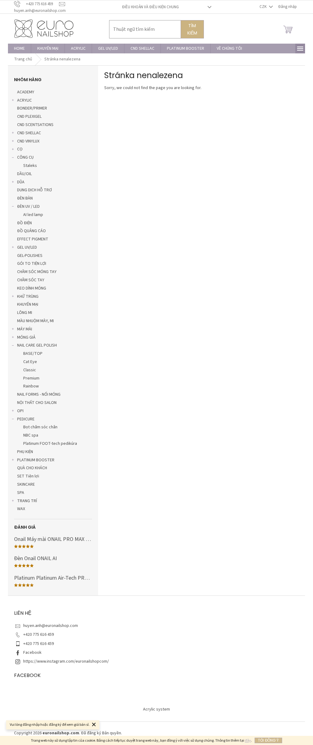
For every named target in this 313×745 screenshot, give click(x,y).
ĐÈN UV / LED (28, 206)
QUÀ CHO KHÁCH (32, 468)
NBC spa (30, 435)
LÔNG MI (24, 313)
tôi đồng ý (268, 740)
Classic (29, 370)
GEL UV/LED (27, 247)
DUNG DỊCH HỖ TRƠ (34, 190)
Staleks (30, 166)
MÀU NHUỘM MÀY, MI (35, 321)
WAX (21, 509)
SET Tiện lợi (28, 476)
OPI (20, 411)
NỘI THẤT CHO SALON (37, 403)
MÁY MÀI (24, 329)
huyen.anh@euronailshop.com (50, 626)
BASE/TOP (32, 354)
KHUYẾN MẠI (27, 304)
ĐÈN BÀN (25, 198)
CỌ (20, 149)
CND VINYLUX (28, 141)
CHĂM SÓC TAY (30, 280)
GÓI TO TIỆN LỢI (31, 264)
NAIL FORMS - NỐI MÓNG (39, 394)
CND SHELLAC (29, 133)
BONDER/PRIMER (32, 108)
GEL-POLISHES (29, 256)
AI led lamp (33, 215)
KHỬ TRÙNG (28, 296)
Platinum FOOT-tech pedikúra (50, 444)
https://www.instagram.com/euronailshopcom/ (66, 661)
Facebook (32, 653)
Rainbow (31, 386)
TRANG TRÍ (27, 501)
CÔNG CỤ (25, 157)
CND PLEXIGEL (29, 116)
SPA (20, 493)
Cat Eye (30, 362)
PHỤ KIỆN (25, 452)
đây (248, 740)
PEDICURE (26, 419)
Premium (31, 378)
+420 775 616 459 (38, 635)
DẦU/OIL (24, 174)
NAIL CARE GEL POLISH (37, 345)
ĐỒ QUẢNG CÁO (31, 231)
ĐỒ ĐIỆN (24, 223)
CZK (263, 6)
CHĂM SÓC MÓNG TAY (37, 272)
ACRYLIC (24, 100)
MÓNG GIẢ (26, 337)
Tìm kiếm (192, 29)
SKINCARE (26, 484)
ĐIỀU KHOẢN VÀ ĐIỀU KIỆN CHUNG (150, 7)
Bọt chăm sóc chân (40, 427)
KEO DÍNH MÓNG (31, 288)
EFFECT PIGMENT (32, 239)
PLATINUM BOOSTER (35, 460)
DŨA (20, 182)
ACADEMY (25, 92)
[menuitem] (19, 48)
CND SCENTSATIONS (35, 125)
